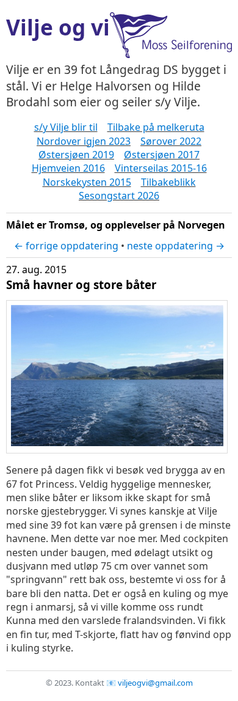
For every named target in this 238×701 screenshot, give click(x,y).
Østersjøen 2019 (76, 154)
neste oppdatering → (176, 245)
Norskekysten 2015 (87, 182)
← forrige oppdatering (66, 245)
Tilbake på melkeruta (155, 127)
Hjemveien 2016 (68, 168)
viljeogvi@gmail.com (155, 682)
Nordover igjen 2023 (84, 141)
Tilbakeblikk (168, 182)
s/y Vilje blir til (66, 127)
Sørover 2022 (170, 141)
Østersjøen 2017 (162, 154)
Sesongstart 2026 (119, 195)
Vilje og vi (58, 27)
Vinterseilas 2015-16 (161, 168)
